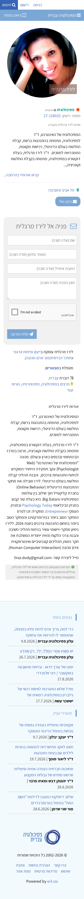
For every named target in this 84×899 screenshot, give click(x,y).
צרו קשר (60, 865)
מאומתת (49, 110)
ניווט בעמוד (13, 15)
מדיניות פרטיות (45, 871)
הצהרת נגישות (39, 865)
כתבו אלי (66, 201)
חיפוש (7, 4)
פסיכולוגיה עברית (62, 15)
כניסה (37, 4)
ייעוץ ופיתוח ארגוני (27, 351)
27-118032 (52, 115)
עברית (53, 378)
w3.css (52, 881)
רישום (24, 4)
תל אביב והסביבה (61, 190)
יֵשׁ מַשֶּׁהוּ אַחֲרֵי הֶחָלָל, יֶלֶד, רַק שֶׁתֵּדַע (46, 651)
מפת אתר (23, 871)
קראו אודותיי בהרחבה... (21, 174)
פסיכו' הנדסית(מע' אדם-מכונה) (48, 357)
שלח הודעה (20, 334)
